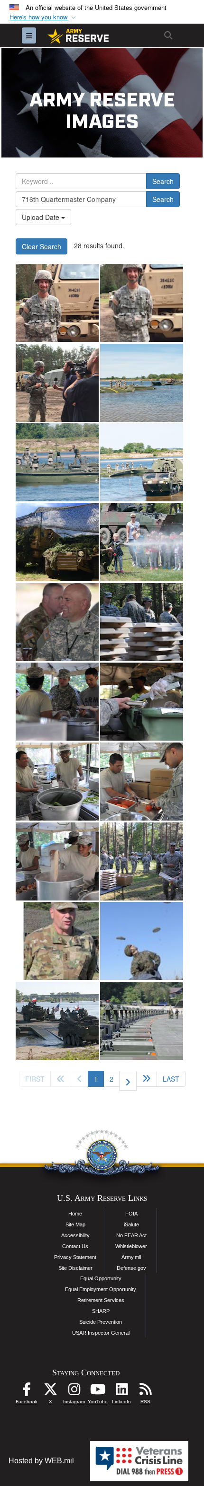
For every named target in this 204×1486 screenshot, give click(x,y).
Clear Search (41, 246)
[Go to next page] (128, 1081)
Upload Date (41, 217)
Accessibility (75, 1235)
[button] (43, 17)
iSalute (131, 1224)
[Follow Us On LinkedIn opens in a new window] (121, 1392)
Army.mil (131, 1257)
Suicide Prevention (100, 1322)
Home (75, 1213)
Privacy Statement (75, 1257)
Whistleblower (131, 1246)
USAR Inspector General (101, 1333)
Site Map (75, 1224)
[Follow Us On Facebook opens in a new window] (26, 1392)
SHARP (101, 1311)
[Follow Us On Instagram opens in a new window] (74, 1392)
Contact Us (75, 1246)
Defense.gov (131, 1268)
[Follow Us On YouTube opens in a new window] (98, 1392)
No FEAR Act (131, 1235)
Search (163, 181)
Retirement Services (100, 1300)
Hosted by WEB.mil (41, 1461)
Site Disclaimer (75, 1268)
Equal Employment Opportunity (100, 1289)
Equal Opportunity (100, 1278)
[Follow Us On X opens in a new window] (50, 1392)
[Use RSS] (145, 1392)
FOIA (131, 1213)
